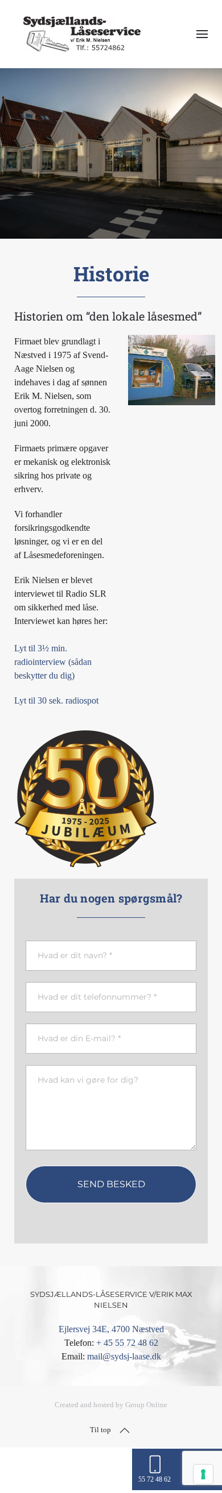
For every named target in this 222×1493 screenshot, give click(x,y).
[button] (202, 34)
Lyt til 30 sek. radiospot (56, 700)
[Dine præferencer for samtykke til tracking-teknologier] (203, 1474)
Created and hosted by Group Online (111, 1404)
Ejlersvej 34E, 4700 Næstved (111, 1329)
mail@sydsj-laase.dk (124, 1356)
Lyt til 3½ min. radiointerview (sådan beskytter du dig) (53, 661)
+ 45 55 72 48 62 (127, 1343)
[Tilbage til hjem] (82, 34)
